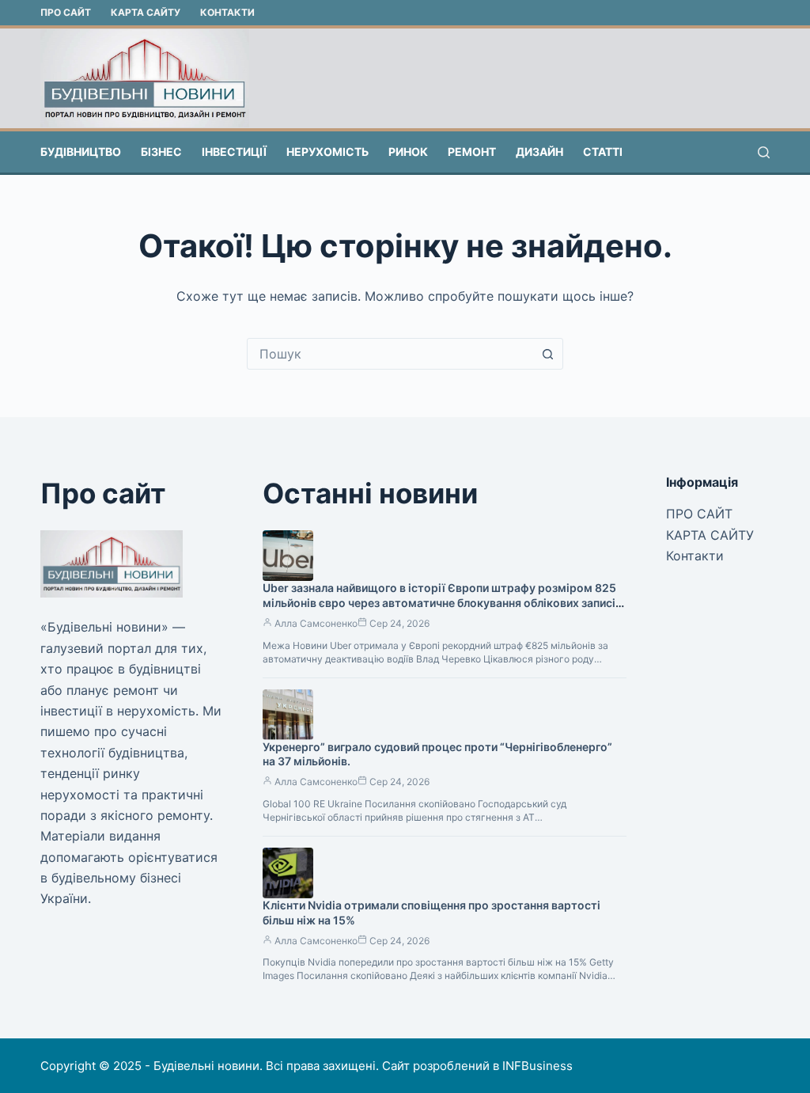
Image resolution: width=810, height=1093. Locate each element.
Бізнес (161, 151)
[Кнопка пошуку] (547, 354)
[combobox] (390, 354)
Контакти (227, 12)
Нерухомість (327, 151)
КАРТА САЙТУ (145, 12)
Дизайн (539, 151)
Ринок (408, 151)
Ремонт (472, 151)
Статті (603, 151)
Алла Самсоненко (316, 623)
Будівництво (80, 151)
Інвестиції (234, 151)
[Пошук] (764, 152)
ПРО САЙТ (65, 12)
